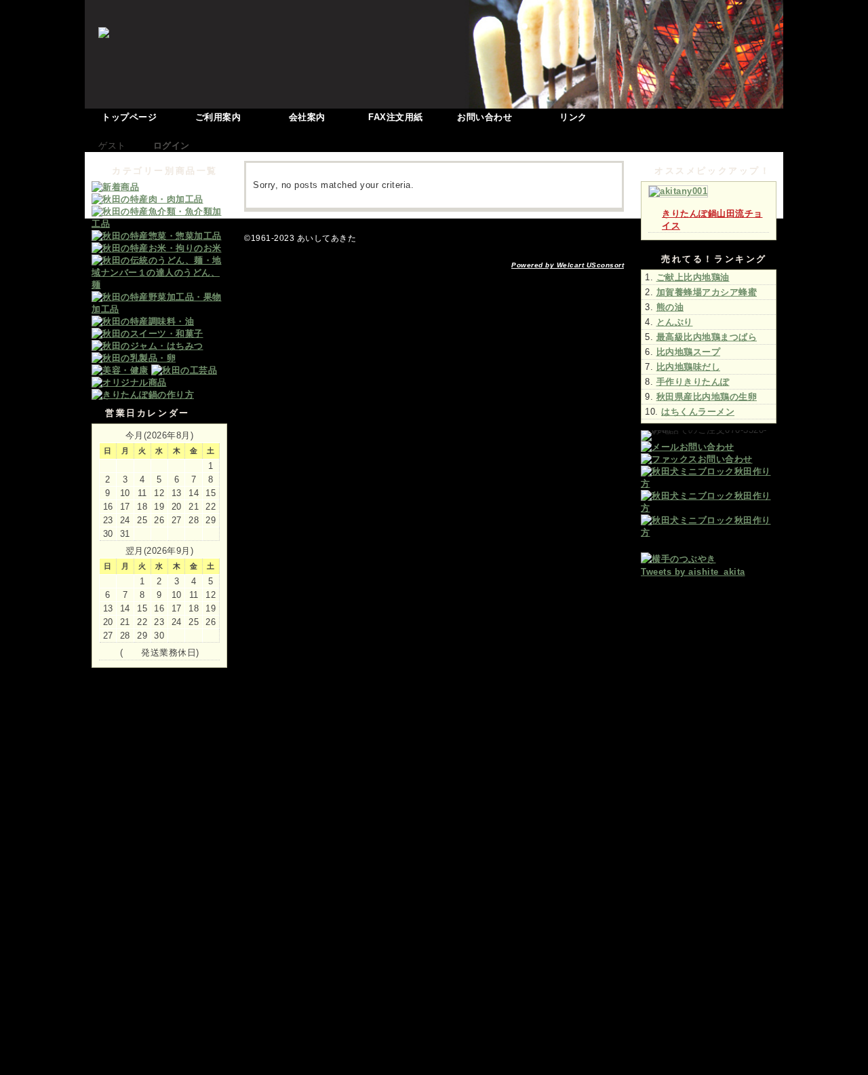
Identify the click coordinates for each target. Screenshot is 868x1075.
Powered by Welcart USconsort (567, 265)
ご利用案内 (218, 117)
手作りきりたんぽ (693, 382)
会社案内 (307, 117)
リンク (573, 117)
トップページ (129, 117)
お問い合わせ (484, 117)
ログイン (171, 145)
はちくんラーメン (697, 412)
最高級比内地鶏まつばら (706, 337)
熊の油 (670, 307)
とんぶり (674, 322)
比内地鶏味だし (688, 367)
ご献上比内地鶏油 (693, 277)
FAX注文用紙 (395, 117)
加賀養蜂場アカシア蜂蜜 (706, 292)
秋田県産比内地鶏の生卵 (706, 397)
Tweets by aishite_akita (693, 572)
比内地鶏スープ (688, 352)
